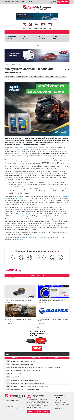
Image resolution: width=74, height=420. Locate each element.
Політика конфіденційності (62, 404)
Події (23, 36)
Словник (9, 40)
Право (55, 36)
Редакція (15, 2)
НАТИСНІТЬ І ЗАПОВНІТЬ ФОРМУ (38, 411)
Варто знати (49, 76)
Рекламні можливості (60, 402)
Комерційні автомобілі (36, 76)
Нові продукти (10, 76)
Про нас (7, 2)
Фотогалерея (41, 38)
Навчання (24, 38)
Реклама (22, 2)
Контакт (29, 2)
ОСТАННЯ (14, 358)
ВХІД (54, 2)
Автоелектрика (60, 76)
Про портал (58, 400)
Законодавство (11, 36)
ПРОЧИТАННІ (58, 358)
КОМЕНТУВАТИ (36, 358)
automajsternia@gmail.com (16, 408)
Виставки (9, 38)
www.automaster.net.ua (11, 402)
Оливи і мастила (22, 76)
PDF (68, 69)
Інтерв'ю (40, 36)
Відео (54, 38)
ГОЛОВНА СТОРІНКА (10, 64)
